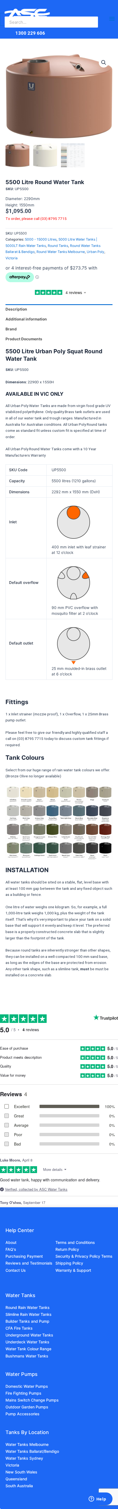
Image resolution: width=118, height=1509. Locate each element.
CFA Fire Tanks (19, 1328)
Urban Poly (95, 252)
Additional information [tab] (26, 319)
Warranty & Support (73, 1270)
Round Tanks (58, 246)
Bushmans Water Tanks (26, 1356)
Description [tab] (16, 309)
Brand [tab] (11, 329)
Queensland (16, 1478)
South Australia (19, 1485)
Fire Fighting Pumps (23, 1393)
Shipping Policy (69, 1263)
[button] (104, 63)
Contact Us (15, 1270)
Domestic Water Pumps (26, 1386)
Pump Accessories (22, 1413)
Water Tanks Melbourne (27, 1444)
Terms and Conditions (75, 1242)
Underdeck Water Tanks (27, 1342)
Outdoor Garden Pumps (26, 1407)
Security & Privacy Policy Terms (84, 1256)
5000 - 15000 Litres (41, 239)
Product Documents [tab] (23, 339)
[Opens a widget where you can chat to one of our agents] (97, 1499)
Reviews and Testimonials (28, 1263)
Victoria (11, 258)
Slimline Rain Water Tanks (28, 1314)
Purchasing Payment (24, 1256)
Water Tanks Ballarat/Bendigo (32, 1451)
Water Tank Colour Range (28, 1348)
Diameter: (14, 198)
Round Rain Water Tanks (27, 1307)
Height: (12, 205)
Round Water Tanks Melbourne (60, 252)
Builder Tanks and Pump (27, 1321)
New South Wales (21, 1472)
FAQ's (10, 1249)
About (10, 1242)
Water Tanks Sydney (24, 1458)
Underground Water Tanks (29, 1335)
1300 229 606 (30, 33)
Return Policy (67, 1249)
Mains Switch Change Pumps (32, 1400)
